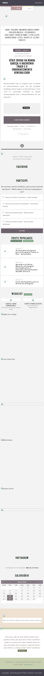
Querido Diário (10, 37)
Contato (22, 40)
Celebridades (30, 32)
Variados (26, 50)
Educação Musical (16, 32)
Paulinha (14, 30)
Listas (20, 37)
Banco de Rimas (21, 35)
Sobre (7, 30)
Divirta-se (28, 37)
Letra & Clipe (34, 35)
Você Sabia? (9, 35)
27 (10, 599)
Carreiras (18, 50)
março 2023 (22, 582)
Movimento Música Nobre (29, 30)
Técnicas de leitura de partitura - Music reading (21, 197)
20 (10, 596)
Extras (36, 37)
